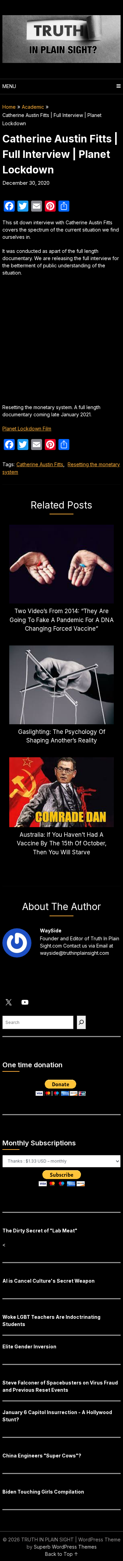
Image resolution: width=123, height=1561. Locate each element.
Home (9, 107)
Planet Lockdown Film (26, 428)
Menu (9, 86)
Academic (33, 107)
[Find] (81, 1022)
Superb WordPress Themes (65, 1547)
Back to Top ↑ (61, 1554)
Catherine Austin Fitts (39, 464)
